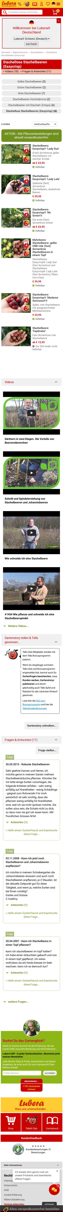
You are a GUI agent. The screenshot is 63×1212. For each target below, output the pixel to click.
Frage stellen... (47, 750)
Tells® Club (31, 1128)
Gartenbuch (52, 1128)
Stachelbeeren (37, 52)
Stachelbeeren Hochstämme (29, 99)
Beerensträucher (20, 52)
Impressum (10, 1180)
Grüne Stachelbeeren (29, 87)
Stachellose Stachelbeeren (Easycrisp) (29, 111)
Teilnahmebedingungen (35, 708)
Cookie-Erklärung (13, 1194)
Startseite (5, 52)
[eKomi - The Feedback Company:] (18, 1149)
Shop (10, 1128)
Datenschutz (10, 1185)
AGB (6, 1190)
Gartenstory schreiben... (42, 725)
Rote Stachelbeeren (29, 93)
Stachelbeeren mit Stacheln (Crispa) (29, 105)
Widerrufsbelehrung (14, 1199)
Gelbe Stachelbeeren (29, 81)
